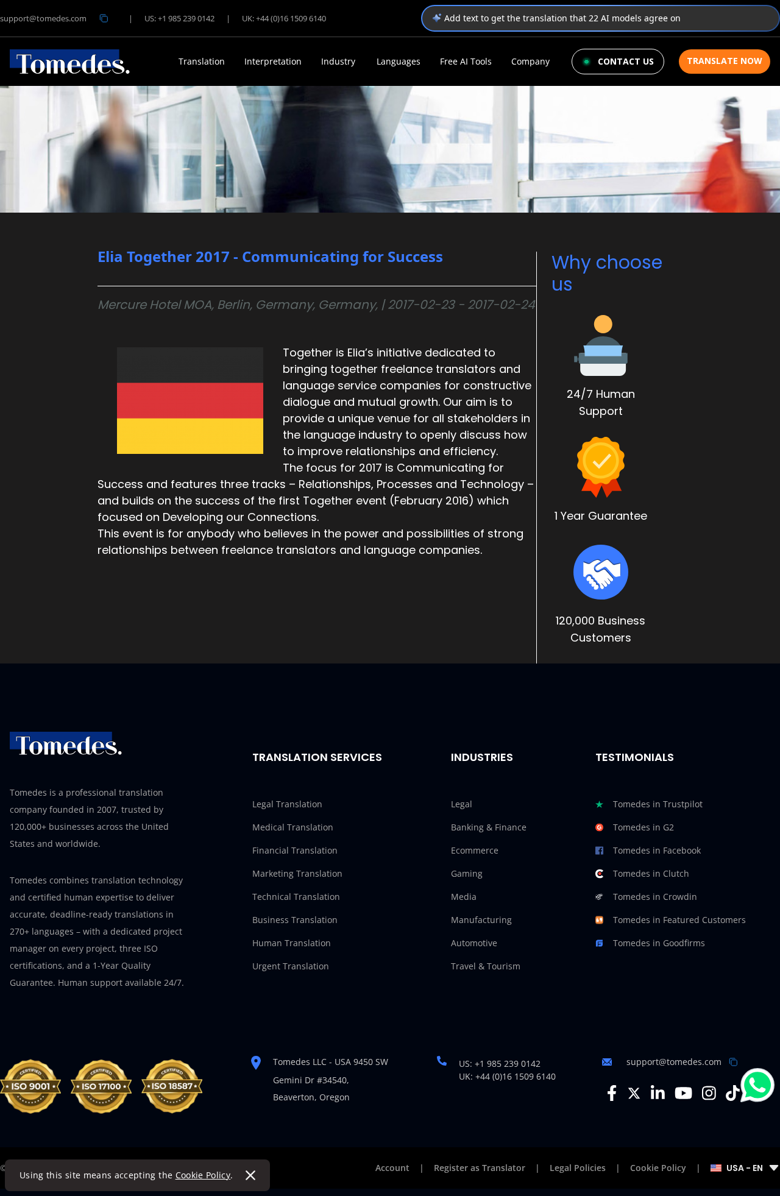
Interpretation (273, 61)
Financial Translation (295, 850)
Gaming (467, 873)
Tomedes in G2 (643, 827)
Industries (482, 757)
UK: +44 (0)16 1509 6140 (284, 18)
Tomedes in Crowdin (655, 896)
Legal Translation (287, 804)
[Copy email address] (103, 18)
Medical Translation (292, 827)
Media (464, 896)
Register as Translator (479, 1167)
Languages (398, 61)
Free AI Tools (466, 61)
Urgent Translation (290, 966)
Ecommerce (474, 850)
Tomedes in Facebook (657, 850)
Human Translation (291, 943)
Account (392, 1167)
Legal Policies (578, 1167)
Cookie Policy (203, 1175)
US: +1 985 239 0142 (179, 18)
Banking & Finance (488, 827)
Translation (202, 61)
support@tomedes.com (43, 18)
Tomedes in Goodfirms (659, 943)
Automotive (474, 943)
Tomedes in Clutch (651, 873)
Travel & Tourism (485, 966)
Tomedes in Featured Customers (679, 919)
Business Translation (295, 919)
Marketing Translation (297, 873)
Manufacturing (481, 919)
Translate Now (724, 60)
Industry (338, 61)
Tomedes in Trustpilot (658, 804)
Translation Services (317, 757)
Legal (461, 804)
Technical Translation (296, 896)
